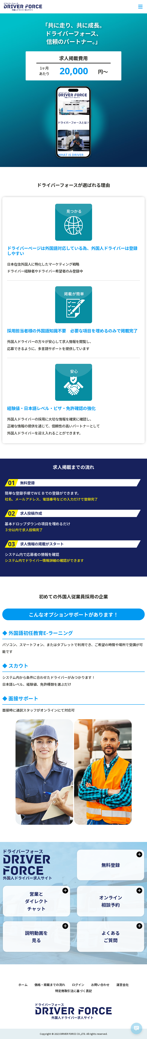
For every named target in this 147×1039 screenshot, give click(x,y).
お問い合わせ (100, 984)
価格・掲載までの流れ (49, 984)
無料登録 (110, 864)
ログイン (78, 984)
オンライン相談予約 (110, 901)
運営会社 (122, 984)
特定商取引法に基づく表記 (73, 990)
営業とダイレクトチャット (36, 901)
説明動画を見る (36, 936)
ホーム (23, 984)
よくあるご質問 (110, 936)
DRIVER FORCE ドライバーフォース (23, 7)
